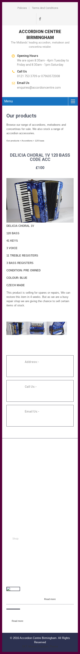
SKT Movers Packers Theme (40, 646)
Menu (8, 101)
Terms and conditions (45, 8)
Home (15, 533)
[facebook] (40, 18)
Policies (22, 8)
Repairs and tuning (23, 543)
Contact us (18, 553)
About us (17, 548)
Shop (15, 538)
